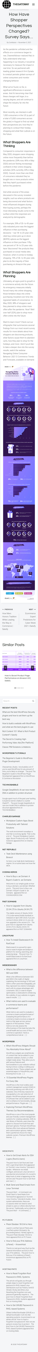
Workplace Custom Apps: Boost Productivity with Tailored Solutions (19, 824)
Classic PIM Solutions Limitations (16, 747)
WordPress (8, 1042)
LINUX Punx (8, 936)
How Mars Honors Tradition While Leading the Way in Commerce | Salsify (9, 619)
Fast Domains (9, 902)
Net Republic (9, 850)
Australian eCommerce (19, 10)
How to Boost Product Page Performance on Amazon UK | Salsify (18, 678)
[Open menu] (33, 4)
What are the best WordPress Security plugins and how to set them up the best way (18, 715)
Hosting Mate (9, 1269)
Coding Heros (9, 872)
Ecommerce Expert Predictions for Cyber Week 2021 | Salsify (29, 618)
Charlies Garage (11, 816)
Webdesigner (9, 965)
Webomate (8, 1151)
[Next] (32, 668)
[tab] (15, 687)
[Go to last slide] (5, 668)
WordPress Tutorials (14, 753)
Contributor (12, 42)
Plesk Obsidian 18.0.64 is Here (19, 1224)
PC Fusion (7, 1220)
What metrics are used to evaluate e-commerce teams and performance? (21, 1004)
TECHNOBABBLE (10, 785)
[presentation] (19, 661)
